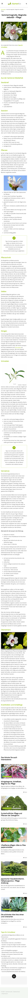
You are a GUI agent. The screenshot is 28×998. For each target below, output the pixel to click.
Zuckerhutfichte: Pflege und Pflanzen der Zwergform (11, 814)
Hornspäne (18, 347)
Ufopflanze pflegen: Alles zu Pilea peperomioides (13, 846)
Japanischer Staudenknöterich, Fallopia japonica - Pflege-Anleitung (12, 881)
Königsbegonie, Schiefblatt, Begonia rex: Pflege (11, 782)
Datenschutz (16, 991)
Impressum (5, 993)
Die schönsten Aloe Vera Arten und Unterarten (12, 915)
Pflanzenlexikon (7, 776)
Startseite (3, 9)
